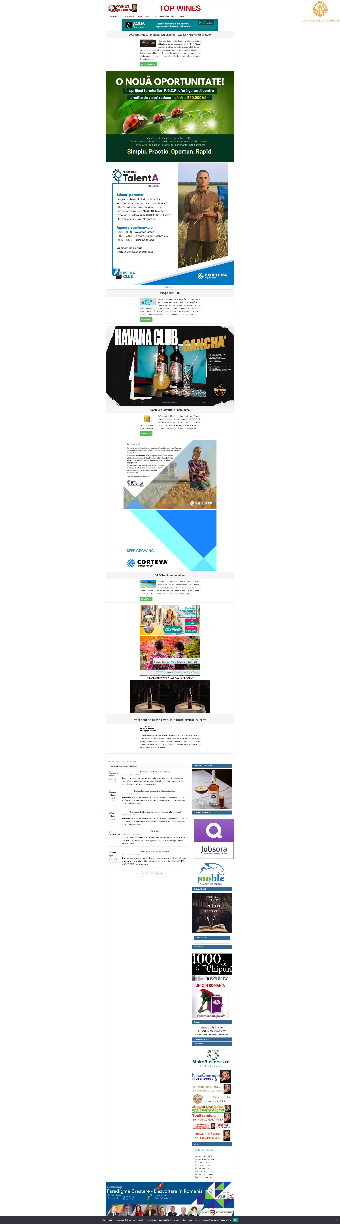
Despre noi (114, 16)
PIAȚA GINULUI (170, 293)
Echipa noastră (128, 16)
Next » (159, 873)
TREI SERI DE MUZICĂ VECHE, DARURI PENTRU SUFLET (170, 720)
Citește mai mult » (150, 784)
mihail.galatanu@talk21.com (215, 1034)
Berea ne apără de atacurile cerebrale (155, 772)
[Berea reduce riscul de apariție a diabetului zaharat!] (114, 796)
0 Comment (136, 774)
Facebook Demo (144, 16)
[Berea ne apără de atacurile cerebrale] (114, 777)
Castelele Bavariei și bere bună (170, 409)
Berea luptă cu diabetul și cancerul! (155, 852)
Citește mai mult (148, 64)
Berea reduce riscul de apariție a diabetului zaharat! (155, 791)
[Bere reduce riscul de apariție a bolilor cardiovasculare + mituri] (114, 817)
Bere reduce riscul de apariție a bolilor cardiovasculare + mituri (155, 812)
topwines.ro (128, 8)
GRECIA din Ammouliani (170, 575)
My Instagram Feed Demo (165, 16)
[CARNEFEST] (114, 836)
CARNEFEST (155, 831)
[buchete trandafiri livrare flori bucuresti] (210, 1018)
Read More (146, 320)
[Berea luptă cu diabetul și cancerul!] (114, 857)
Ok (235, 1220)
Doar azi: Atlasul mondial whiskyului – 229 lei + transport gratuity (170, 34)
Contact (182, 16)
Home (118, 761)
